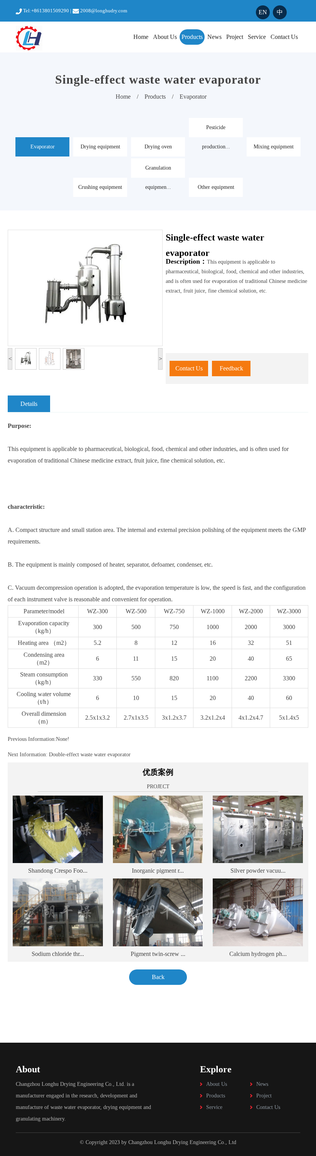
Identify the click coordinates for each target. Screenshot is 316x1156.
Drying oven (158, 147)
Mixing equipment (274, 147)
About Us (165, 37)
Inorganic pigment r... (158, 870)
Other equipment (216, 187)
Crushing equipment (100, 187)
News (214, 37)
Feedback (231, 368)
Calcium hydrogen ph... (258, 954)
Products (192, 37)
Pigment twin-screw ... (158, 954)
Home (140, 37)
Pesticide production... (216, 131)
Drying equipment (100, 147)
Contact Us (284, 37)
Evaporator (193, 96)
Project (234, 37)
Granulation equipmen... (158, 171)
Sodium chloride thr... (58, 954)
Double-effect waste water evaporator (89, 754)
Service (257, 37)
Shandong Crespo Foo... (57, 870)
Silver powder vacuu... (258, 870)
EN (263, 12)
